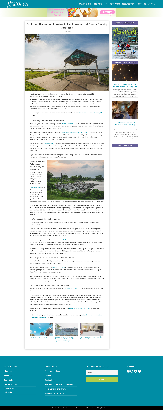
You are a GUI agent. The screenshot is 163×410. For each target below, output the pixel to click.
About (150, 4)
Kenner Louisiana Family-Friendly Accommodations (91, 338)
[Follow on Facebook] (128, 371)
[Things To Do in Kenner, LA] (41, 329)
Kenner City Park (35, 188)
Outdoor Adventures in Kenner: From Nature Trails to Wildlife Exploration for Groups (65, 339)
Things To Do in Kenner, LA (39, 337)
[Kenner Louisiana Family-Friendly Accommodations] (91, 329)
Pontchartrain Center (58, 267)
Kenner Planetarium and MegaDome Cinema (74, 132)
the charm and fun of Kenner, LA (90, 113)
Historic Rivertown (67, 124)
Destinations (67, 31)
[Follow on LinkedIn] (131, 371)
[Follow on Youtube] (135, 371)
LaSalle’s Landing (49, 143)
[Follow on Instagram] (139, 371)
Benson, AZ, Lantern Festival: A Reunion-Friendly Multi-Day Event (125, 85)
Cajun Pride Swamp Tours (67, 240)
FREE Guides (98, 4)
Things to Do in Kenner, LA (72, 288)
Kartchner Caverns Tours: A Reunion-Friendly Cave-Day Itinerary (125, 125)
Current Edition (85, 4)
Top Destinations (113, 4)
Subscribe (142, 4)
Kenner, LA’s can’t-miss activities (79, 308)
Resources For (128, 4)
